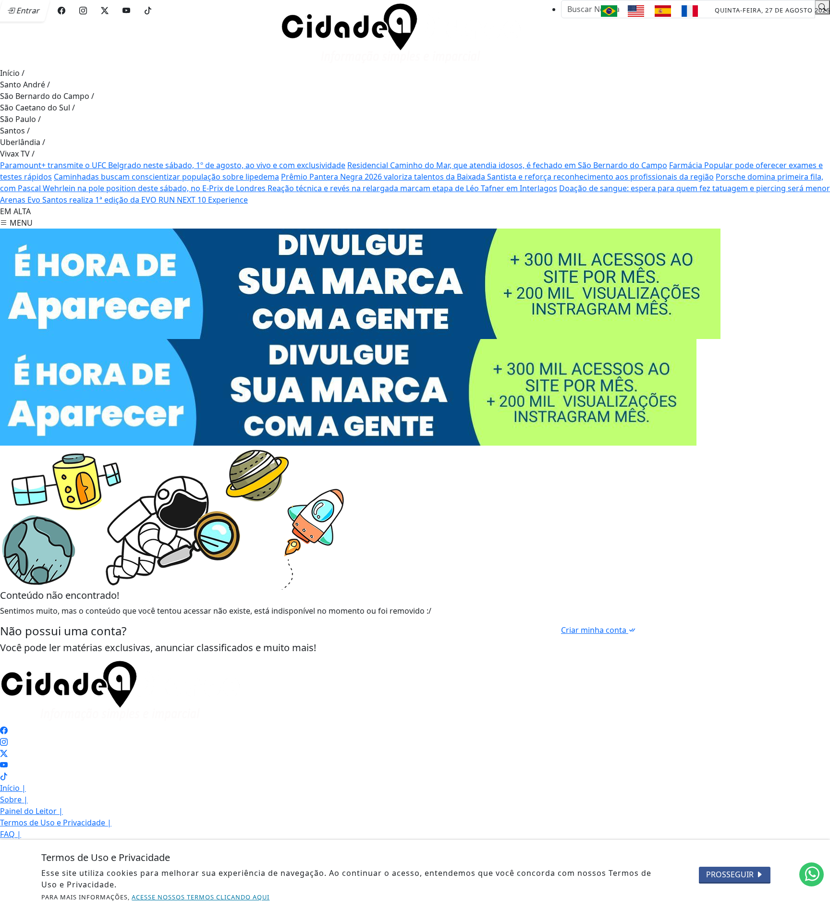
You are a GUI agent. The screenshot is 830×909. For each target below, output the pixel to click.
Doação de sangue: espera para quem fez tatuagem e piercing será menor (694, 188)
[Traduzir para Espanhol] (662, 11)
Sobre (14, 799)
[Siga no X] (104, 10)
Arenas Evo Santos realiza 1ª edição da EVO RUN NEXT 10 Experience (124, 199)
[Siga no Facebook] (61, 10)
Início (12, 73)
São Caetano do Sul (37, 107)
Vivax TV (17, 153)
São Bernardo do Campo (47, 96)
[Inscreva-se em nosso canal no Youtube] (4, 765)
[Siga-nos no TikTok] (4, 776)
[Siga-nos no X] (4, 753)
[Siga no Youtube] (126, 10)
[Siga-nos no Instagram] (4, 742)
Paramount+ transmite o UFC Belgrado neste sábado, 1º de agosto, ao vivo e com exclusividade (172, 165)
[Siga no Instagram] (83, 10)
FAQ (10, 834)
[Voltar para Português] (609, 11)
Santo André (25, 84)
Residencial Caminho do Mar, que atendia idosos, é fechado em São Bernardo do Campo (507, 165)
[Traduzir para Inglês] (636, 11)
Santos (15, 130)
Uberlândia (22, 142)
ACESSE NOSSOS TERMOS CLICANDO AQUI (200, 897)
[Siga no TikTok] (148, 10)
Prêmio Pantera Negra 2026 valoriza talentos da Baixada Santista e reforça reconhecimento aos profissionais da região (497, 176)
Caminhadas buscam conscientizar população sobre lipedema (166, 176)
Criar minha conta (594, 630)
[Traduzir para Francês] (689, 11)
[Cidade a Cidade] (401, 32)
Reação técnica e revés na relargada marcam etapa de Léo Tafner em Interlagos (412, 188)
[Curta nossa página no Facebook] (4, 730)
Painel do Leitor (31, 811)
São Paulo (20, 119)
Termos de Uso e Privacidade (55, 822)
